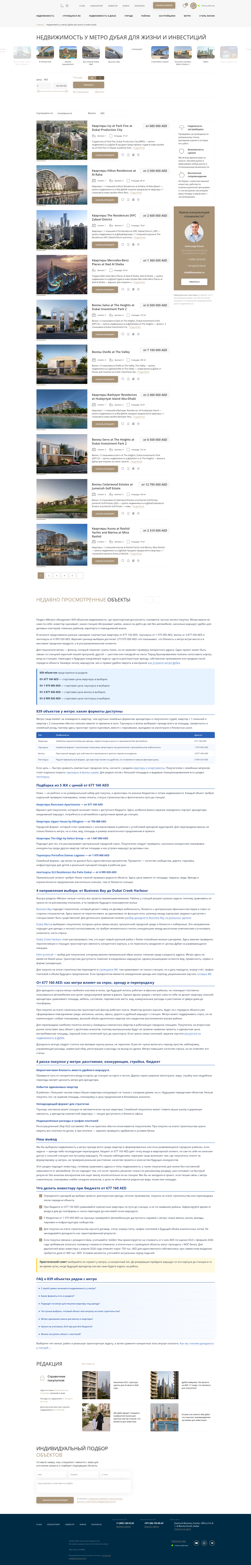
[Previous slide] (36, 52)
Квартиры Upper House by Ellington (60, 821)
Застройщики (167, 16)
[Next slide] (214, 52)
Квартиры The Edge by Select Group (59, 838)
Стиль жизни (207, 16)
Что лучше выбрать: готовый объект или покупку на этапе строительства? (80, 1311)
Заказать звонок (123, 1526)
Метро (187, 16)
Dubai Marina (44, 924)
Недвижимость (45, 16)
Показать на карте (182, 1529)
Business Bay (44, 909)
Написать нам (179, 1541)
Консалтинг (96, 6)
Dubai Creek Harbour (48, 939)
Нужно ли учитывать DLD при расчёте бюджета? (66, 1326)
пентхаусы (42, 776)
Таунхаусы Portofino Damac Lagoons (60, 855)
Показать (88, 85)
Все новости (88, 1363)
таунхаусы (72, 772)
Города (129, 16)
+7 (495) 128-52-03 (125, 1523)
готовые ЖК (204, 974)
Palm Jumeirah (45, 954)
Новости (113, 6)
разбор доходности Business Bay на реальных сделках (158, 918)
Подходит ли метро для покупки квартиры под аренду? (70, 1303)
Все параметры (81, 91)
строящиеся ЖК (108, 969)
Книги (126, 6)
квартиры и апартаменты (149, 768)
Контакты (140, 6)
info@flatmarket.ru (194, 272)
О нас (82, 6)
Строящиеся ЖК (72, 16)
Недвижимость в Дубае (102, 16)
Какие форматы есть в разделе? (57, 1296)
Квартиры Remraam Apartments (58, 804)
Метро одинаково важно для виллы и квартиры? (67, 1319)
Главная (40, 24)
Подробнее (139, 147)
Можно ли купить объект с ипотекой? (61, 1334)
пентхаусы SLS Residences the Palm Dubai (64, 872)
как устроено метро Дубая (164, 663)
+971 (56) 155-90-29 (153, 1523)
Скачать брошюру (105, 155)
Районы (145, 16)
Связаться (194, 282)
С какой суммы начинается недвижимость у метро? (68, 1288)
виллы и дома (90, 772)
